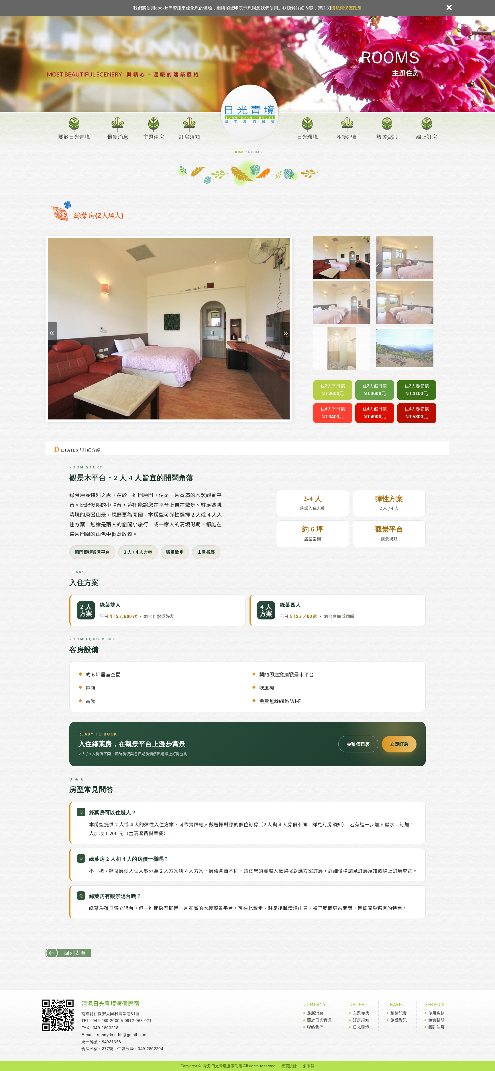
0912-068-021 (138, 1020)
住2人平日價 (333, 385)
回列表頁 (75, 953)
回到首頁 (436, 1027)
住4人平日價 (333, 408)
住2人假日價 (375, 385)
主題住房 (153, 137)
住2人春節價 (416, 385)
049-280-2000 (106, 1020)
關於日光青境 (74, 137)
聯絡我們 (315, 1027)
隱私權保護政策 (346, 7)
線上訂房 (426, 137)
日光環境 (307, 137)
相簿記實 (347, 137)
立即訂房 (399, 743)
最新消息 (117, 137)
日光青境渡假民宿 (251, 113)
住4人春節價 (416, 408)
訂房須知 (189, 137)
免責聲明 (436, 1020)
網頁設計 (289, 1066)
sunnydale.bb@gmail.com (121, 1034)
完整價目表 (358, 744)
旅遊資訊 (386, 137)
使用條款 (436, 1013)
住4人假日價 (375, 408)
